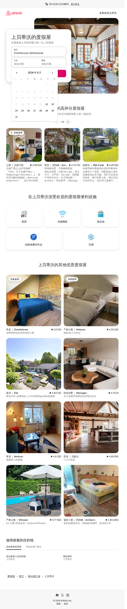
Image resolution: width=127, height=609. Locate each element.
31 (16, 117)
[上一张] (57, 121)
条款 (66, 603)
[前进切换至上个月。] (17, 73)
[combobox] (39, 53)
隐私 (59, 603)
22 (46, 104)
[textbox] (25, 64)
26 (28, 110)
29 (46, 110)
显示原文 (75, 4)
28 (40, 110)
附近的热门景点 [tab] (34, 546)
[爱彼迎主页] (14, 13)
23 (52, 104)
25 (22, 110)
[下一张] (67, 121)
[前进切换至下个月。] (52, 73)
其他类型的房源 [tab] (13, 546)
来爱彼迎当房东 (108, 13)
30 (52, 110)
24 (16, 110)
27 (34, 110)
